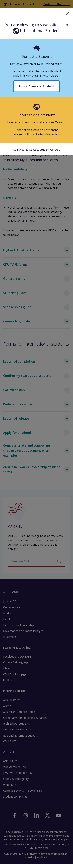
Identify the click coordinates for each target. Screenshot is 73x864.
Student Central (49, 149)
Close (67, 14)
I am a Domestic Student (36, 86)
